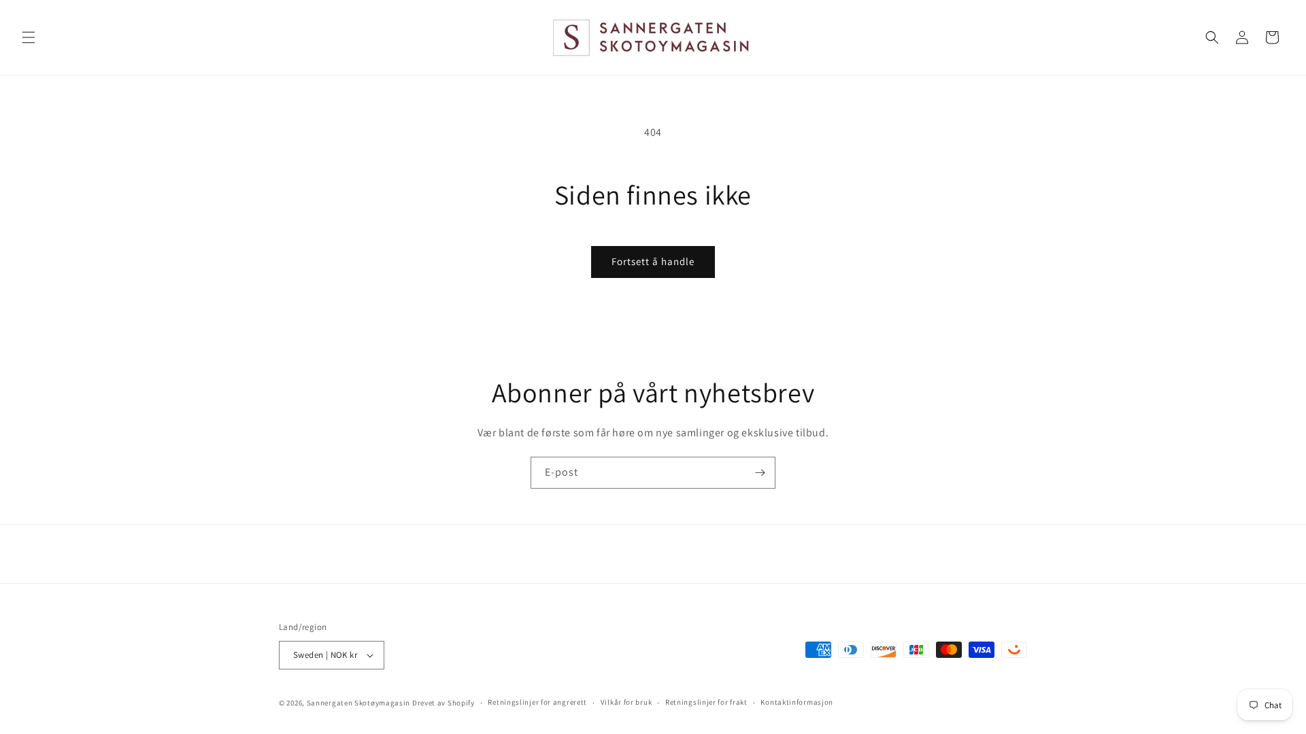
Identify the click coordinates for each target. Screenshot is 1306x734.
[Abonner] (760, 473)
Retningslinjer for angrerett (537, 702)
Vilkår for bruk (626, 702)
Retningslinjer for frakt (706, 702)
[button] (29, 37)
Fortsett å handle (653, 261)
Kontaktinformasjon (796, 702)
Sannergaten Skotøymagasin (359, 702)
